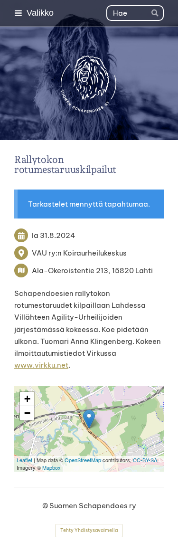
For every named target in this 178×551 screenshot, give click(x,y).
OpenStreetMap (83, 460)
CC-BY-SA (145, 460)
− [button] (27, 413)
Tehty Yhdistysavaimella (89, 530)
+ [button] (27, 399)
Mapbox (51, 467)
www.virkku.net (41, 365)
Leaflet (24, 460)
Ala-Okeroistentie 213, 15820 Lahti (92, 270)
